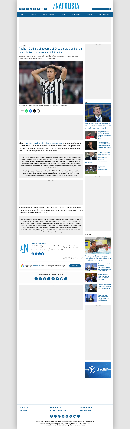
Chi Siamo (24, 407)
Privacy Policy (87, 407)
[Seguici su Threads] (34, 9)
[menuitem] (22, 14)
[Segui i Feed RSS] (45, 9)
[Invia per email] (38, 111)
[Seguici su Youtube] (42, 9)
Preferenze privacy (86, 410)
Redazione (23, 410)
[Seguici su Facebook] (20, 9)
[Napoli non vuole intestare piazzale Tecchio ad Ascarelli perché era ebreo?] (91, 298)
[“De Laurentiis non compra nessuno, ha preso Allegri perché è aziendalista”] (91, 277)
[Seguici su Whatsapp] (31, 9)
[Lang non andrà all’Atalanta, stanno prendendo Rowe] (91, 169)
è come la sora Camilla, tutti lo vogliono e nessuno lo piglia (43, 143)
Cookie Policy (56, 407)
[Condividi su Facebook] (30, 111)
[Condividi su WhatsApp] (26, 111)
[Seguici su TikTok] (38, 9)
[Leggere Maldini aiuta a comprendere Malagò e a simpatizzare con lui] (91, 288)
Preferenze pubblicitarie (58, 410)
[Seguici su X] (23, 9)
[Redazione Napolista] (24, 248)
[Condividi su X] (34, 111)
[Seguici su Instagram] (27, 9)
